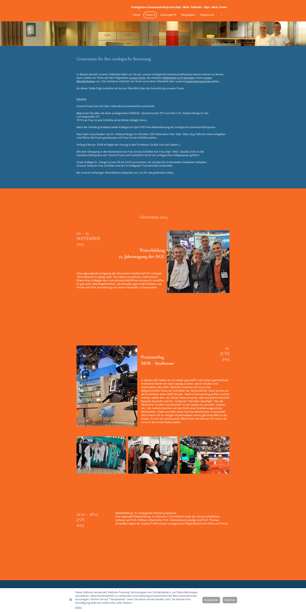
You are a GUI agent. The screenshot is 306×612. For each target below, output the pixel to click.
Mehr (78, 607)
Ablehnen (230, 600)
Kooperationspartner (198, 81)
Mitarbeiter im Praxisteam (179, 78)
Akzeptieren (211, 600)
